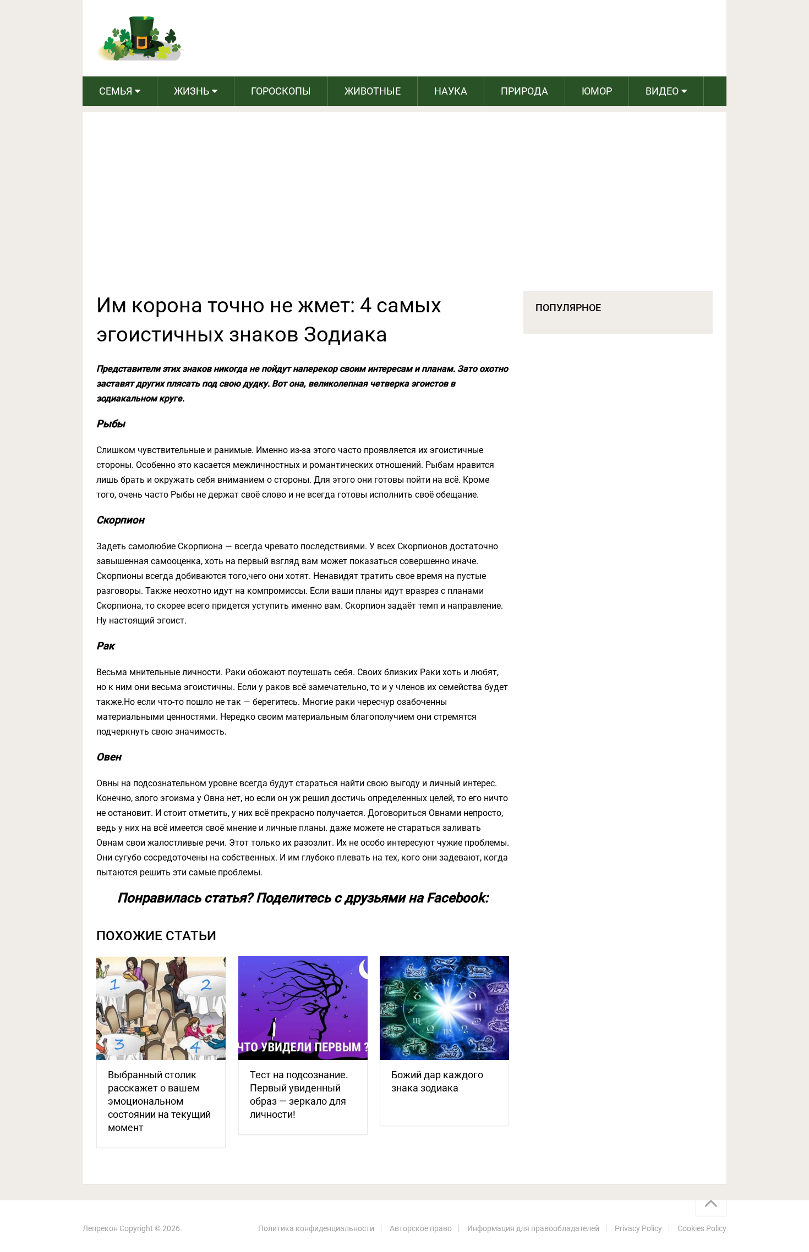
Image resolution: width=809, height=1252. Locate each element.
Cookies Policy (701, 1228)
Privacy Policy (638, 1228)
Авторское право (421, 1228)
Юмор (597, 91)
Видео (662, 91)
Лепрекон (100, 1228)
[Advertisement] (404, 208)
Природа (524, 91)
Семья (115, 91)
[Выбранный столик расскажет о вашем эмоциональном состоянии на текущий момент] (161, 1008)
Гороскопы (281, 91)
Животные (373, 91)
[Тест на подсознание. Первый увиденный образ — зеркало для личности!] (303, 1008)
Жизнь (191, 91)
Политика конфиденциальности (316, 1228)
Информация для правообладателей (533, 1228)
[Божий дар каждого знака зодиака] (444, 1008)
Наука (450, 91)
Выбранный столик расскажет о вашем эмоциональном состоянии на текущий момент (159, 1101)
